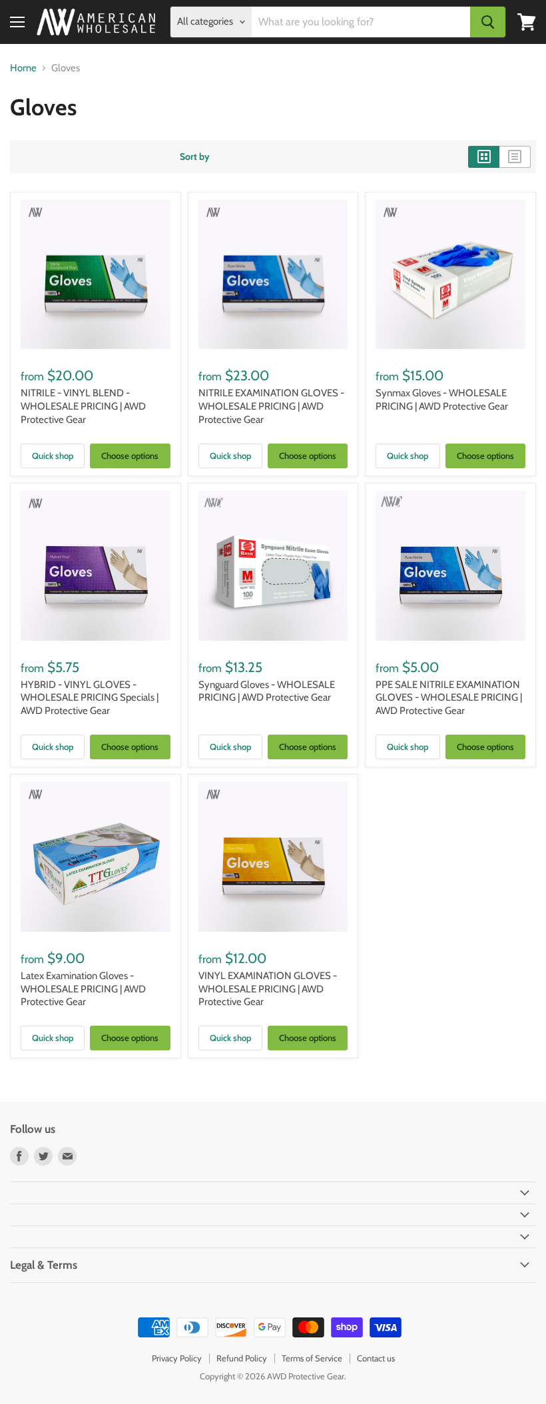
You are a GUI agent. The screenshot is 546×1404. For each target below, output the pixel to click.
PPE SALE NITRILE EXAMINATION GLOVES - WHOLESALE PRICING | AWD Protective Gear (449, 698)
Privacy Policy (177, 1358)
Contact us (376, 1358)
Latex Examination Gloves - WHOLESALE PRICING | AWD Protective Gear (83, 989)
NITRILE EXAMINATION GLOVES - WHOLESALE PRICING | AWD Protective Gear (271, 406)
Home (23, 68)
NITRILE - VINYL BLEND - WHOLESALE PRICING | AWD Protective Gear (83, 406)
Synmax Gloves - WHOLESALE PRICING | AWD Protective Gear (442, 399)
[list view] (515, 156)
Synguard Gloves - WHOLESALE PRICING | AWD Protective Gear (266, 691)
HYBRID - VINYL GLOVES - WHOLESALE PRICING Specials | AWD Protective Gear (89, 698)
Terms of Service (312, 1358)
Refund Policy (241, 1358)
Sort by (195, 156)
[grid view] (483, 156)
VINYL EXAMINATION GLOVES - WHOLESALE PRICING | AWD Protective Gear (267, 989)
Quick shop (52, 455)
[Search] (487, 22)
